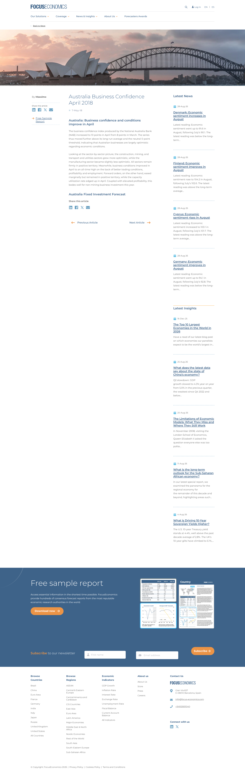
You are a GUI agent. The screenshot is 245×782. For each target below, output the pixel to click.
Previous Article (87, 222)
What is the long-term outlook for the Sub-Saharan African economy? (193, 473)
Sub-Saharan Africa (75, 752)
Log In (197, 7)
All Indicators (108, 720)
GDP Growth (108, 685)
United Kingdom (39, 726)
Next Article (136, 222)
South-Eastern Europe (77, 747)
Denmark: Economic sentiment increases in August (189, 116)
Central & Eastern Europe (75, 691)
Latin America (73, 718)
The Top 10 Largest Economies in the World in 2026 (192, 328)
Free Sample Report (44, 120)
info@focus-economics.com (189, 699)
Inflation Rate (109, 690)
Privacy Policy (76, 767)
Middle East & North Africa (76, 728)
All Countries (37, 735)
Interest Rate (108, 695)
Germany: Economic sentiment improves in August (189, 265)
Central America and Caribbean (76, 698)
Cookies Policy (93, 767)
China (34, 690)
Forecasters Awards (135, 16)
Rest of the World (75, 738)
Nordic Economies (75, 734)
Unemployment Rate (113, 704)
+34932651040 (182, 706)
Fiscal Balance (109, 708)
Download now (45, 610)
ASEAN (69, 685)
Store (140, 686)
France (34, 699)
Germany (35, 704)
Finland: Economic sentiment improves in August (189, 167)
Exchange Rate (110, 699)
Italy (33, 713)
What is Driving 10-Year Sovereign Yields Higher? (191, 522)
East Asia (70, 709)
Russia (34, 722)
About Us (109, 16)
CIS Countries (73, 704)
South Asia (71, 743)
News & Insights (85, 16)
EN (205, 7)
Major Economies (75, 722)
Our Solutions (38, 16)
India (33, 708)
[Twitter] (177, 726)
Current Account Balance (110, 714)
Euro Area (36, 695)
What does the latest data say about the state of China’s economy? (191, 371)
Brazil (33, 685)
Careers (141, 695)
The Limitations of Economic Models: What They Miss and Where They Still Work (193, 422)
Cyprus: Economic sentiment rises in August (191, 216)
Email (139, 649)
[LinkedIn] (171, 726)
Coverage (61, 16)
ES (213, 7)
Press (140, 691)
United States (38, 731)
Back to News (39, 26)
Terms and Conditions (114, 767)
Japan (34, 717)
